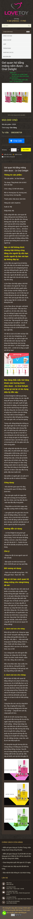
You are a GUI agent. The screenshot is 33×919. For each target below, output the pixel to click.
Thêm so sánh (18, 154)
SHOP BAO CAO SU (8, 52)
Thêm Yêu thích (8, 154)
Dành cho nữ (7, 40)
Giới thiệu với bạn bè (9, 156)
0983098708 (4, 913)
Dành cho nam (7, 36)
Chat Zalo (17, 141)
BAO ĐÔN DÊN (7, 56)
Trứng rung (7, 48)
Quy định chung (17, 908)
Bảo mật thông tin (20, 912)
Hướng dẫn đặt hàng (15, 910)
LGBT (4, 44)
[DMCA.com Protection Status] (16, 915)
